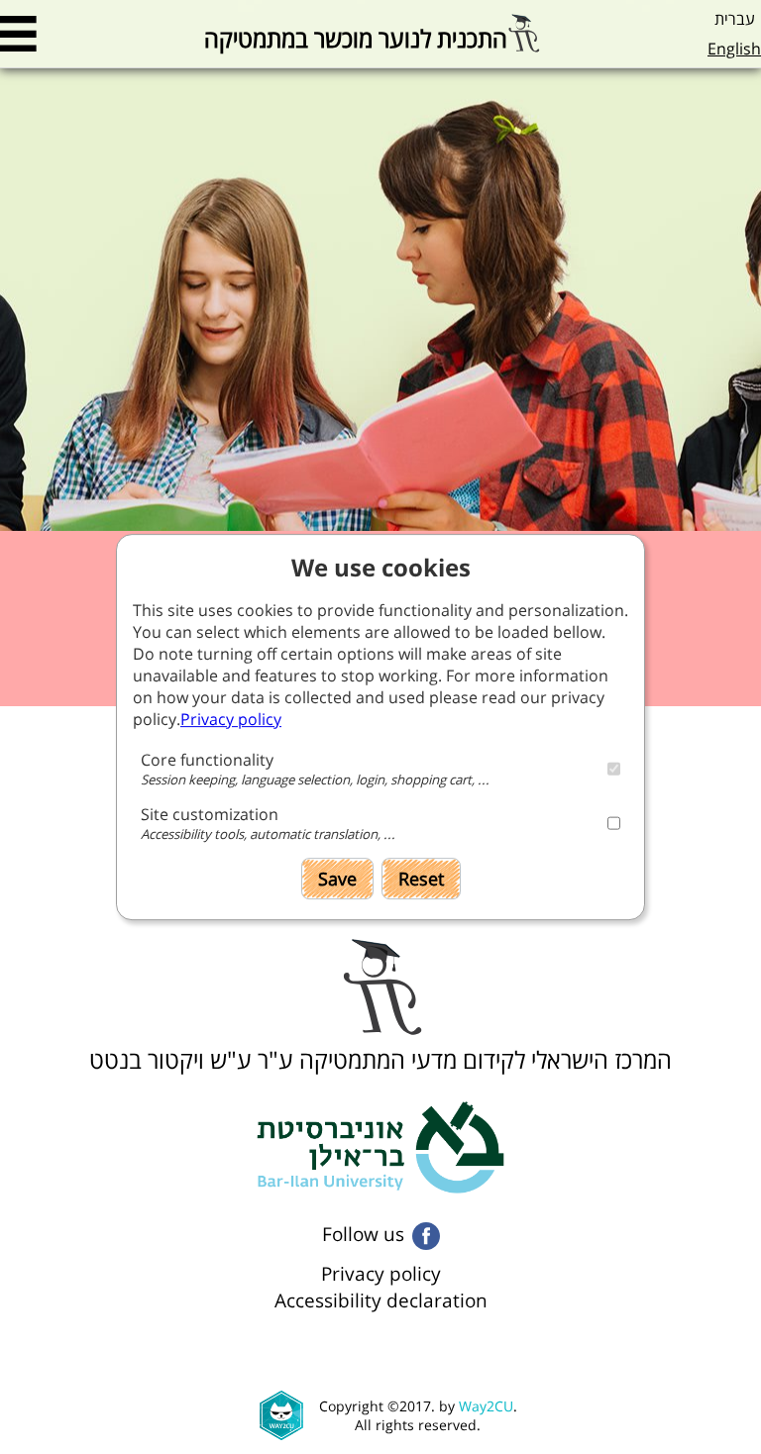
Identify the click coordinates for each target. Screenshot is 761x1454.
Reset (421, 878)
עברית (734, 19)
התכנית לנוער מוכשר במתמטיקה (355, 35)
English (734, 48)
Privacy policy (381, 1273)
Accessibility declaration (381, 1300)
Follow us (363, 1233)
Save (337, 878)
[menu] (18, 34)
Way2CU (486, 1406)
